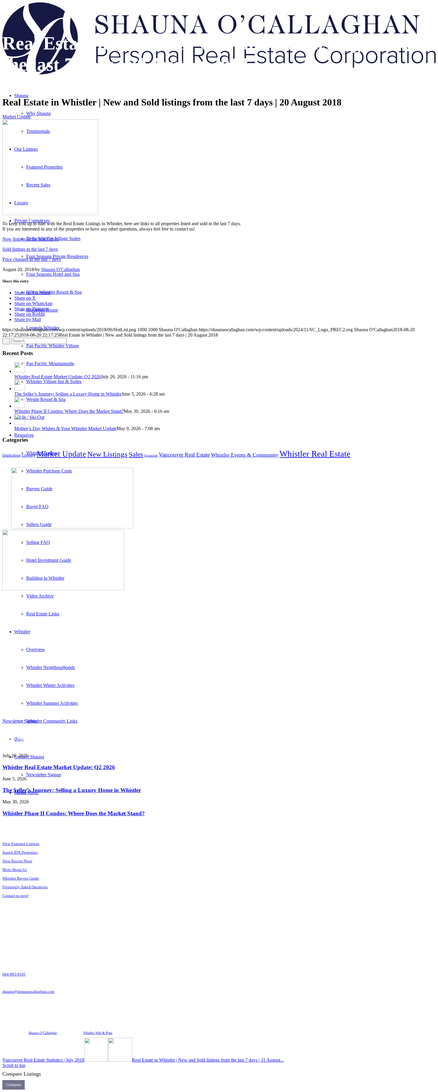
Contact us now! (15, 895)
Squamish (151, 455)
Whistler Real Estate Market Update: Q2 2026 (57, 376)
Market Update (16, 116)
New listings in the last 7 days (30, 239)
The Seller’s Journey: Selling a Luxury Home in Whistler (68, 393)
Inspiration (11, 455)
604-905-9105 (14, 974)
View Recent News (17, 861)
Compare (13, 1084)
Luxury (28, 455)
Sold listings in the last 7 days (30, 249)
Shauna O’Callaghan (43, 1033)
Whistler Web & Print (97, 1033)
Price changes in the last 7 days (31, 259)
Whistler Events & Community (244, 455)
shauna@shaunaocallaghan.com (28, 991)
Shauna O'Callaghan (60, 269)
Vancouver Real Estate (184, 455)
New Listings (107, 454)
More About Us (14, 869)
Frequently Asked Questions (25, 887)
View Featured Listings (20, 843)
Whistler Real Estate (314, 453)
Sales (136, 454)
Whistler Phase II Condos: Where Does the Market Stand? (69, 411)
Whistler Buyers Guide (20, 878)
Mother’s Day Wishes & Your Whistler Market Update (65, 428)
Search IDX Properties (20, 852)
